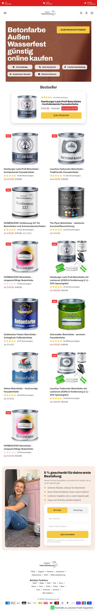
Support (41, 572)
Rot (54, 583)
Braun (34, 586)
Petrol (55, 586)
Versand (50, 572)
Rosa (61, 583)
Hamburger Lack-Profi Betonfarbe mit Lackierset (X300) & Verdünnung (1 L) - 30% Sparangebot (69, 280)
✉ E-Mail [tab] (57, 510)
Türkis (48, 586)
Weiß (35, 583)
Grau (38, 590)
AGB (46, 575)
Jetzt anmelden (68, 534)
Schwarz (56, 590)
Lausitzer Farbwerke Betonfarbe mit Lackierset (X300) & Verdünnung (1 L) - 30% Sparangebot (69, 391)
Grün (41, 586)
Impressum (60, 572)
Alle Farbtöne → (48, 593)
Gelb (48, 583)
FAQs (33, 572)
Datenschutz (36, 575)
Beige (42, 583)
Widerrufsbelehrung (58, 575)
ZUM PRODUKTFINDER (73, 30)
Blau (62, 586)
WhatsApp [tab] (77, 510)
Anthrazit (46, 590)
